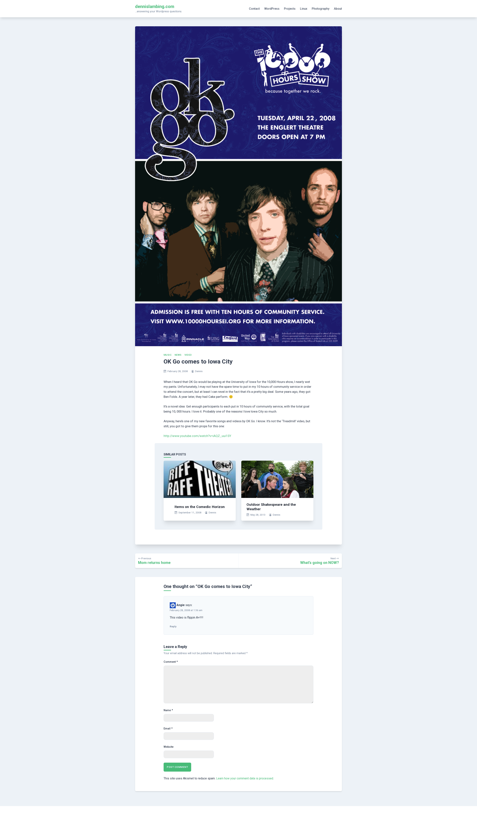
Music (168, 354)
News (178, 354)
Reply (173, 626)
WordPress (271, 8)
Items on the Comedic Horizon (200, 507)
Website (168, 746)
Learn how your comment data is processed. (245, 778)
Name (168, 710)
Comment (171, 661)
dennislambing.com (154, 6)
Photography (320, 8)
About (338, 8)
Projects (290, 8)
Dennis (199, 371)
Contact (254, 8)
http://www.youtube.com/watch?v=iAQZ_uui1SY (197, 436)
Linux (303, 8)
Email (168, 728)
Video (188, 354)
